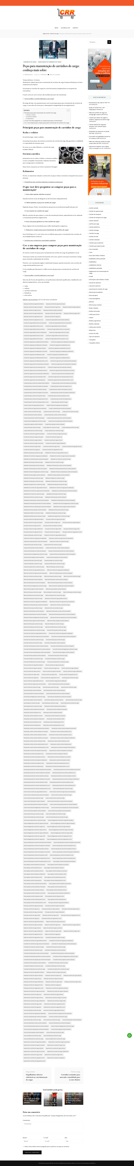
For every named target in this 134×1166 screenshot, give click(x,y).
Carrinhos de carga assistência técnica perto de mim (57, 335)
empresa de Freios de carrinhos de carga (52, 544)
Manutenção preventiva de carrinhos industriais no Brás (35, 782)
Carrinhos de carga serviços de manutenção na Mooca (35, 370)
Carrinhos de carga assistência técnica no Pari (33, 335)
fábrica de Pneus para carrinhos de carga (32, 592)
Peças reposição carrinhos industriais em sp (57, 886)
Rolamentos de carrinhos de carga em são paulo (57, 991)
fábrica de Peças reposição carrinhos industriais (56, 589)
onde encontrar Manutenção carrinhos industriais (34, 801)
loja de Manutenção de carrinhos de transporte (34, 693)
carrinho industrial (93, 220)
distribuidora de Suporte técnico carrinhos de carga (58, 516)
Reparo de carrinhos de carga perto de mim (33, 934)
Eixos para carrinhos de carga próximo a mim (72, 532)
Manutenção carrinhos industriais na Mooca (33, 715)
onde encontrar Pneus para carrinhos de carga (33, 813)
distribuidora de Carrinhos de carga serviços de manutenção (36, 490)
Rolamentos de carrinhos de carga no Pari (33, 1004)
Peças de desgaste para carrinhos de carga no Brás (61, 832)
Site (66, 1138)
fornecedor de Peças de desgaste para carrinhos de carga (65, 649)
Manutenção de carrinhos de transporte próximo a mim (57, 766)
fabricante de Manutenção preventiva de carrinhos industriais (62, 614)
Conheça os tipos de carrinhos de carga (51, 1103)
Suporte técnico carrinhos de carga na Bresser (33, 1048)
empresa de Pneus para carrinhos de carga (33, 560)
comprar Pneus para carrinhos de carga (32, 427)
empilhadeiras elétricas (95, 265)
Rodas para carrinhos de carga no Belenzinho (33, 981)
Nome (25, 1138)
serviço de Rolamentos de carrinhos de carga (33, 1038)
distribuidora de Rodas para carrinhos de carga (55, 513)
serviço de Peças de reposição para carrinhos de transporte (36, 1029)
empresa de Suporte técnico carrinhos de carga (34, 566)
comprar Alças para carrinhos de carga (59, 402)
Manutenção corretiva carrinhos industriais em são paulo (36, 731)
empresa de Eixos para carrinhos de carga (32, 544)
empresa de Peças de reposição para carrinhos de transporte (62, 554)
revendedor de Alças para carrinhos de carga (55, 937)
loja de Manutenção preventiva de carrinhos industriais (57, 693)
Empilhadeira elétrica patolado (97, 258)
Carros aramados (93, 249)
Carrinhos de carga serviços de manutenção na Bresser (59, 367)
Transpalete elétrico (94, 343)
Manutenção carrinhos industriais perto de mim (54, 722)
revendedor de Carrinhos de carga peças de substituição (61, 940)
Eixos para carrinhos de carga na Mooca (32, 525)
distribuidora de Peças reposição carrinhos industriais (35, 509)
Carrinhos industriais (94, 239)
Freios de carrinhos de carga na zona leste (52, 671)
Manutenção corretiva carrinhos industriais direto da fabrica (36, 728)
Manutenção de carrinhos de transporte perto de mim (57, 763)
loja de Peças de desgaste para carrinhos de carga (34, 696)
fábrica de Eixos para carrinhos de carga (52, 576)
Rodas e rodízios (31, 115)
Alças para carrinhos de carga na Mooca (32, 310)
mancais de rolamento (95, 282)
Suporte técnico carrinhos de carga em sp (56, 1045)
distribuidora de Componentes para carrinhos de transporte (64, 490)
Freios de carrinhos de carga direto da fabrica (33, 665)
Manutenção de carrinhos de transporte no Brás (60, 760)
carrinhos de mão (93, 236)
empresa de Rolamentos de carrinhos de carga (54, 563)
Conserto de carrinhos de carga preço (32, 449)
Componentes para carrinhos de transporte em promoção (64, 383)
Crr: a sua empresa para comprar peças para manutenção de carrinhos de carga (47, 123)
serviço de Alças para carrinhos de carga (32, 1010)
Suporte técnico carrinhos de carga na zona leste (34, 1051)
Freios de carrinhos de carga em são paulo (33, 668)
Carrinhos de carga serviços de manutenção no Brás (62, 373)
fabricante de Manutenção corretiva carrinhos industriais (58, 611)
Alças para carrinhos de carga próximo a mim (33, 319)
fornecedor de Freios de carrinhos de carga (33, 642)
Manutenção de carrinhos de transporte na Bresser (56, 753)
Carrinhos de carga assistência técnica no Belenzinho (35, 332)
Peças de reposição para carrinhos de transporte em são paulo (37, 845)
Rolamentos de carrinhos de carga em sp (32, 994)
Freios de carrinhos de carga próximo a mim (50, 677)
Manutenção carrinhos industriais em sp (32, 712)
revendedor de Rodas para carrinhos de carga (55, 966)
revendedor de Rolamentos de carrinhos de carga (34, 969)
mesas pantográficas (94, 298)
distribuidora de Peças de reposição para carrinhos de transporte (37, 506)
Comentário (26, 1120)
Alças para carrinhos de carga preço (52, 316)
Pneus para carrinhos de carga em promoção (33, 905)
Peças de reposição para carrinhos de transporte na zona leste (37, 851)
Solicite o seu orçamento (30, 300)
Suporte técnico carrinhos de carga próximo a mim (34, 1061)
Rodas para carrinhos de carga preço (53, 985)
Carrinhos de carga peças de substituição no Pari (57, 354)
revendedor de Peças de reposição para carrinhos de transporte (37, 959)
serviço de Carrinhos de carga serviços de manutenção (59, 1013)
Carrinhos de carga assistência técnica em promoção (35, 322)
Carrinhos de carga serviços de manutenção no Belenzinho (36, 373)
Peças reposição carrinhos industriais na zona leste (34, 893)
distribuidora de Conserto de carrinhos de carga (34, 494)
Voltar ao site (65, 28)
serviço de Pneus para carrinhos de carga (55, 1032)
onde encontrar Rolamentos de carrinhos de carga (57, 817)
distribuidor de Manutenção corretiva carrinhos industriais (59, 465)
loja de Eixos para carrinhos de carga (50, 687)
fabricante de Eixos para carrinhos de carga (33, 608)
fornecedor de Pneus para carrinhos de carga (57, 655)
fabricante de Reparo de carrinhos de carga (54, 623)
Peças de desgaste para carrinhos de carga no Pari (34, 836)
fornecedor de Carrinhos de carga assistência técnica (35, 633)
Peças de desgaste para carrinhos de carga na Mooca (35, 829)
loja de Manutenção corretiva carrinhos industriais (54, 690)
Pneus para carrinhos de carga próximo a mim (51, 918)
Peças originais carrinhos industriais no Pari (33, 877)
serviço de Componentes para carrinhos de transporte (35, 1016)
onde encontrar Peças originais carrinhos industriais (35, 810)
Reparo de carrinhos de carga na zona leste (53, 928)
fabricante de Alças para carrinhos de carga (33, 598)
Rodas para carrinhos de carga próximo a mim (33, 988)
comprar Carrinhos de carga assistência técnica (34, 405)
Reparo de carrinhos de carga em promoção (55, 921)
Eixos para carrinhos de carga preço (52, 532)
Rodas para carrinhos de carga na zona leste (53, 978)
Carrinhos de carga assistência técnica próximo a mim (56, 338)
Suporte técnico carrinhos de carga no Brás (33, 1054)
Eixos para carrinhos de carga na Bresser (71, 522)
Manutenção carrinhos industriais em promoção (34, 709)
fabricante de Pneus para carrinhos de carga (33, 623)
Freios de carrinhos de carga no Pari (49, 674)
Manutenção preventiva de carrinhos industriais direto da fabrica (37, 769)
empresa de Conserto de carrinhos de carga (59, 541)
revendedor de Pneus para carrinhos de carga (58, 962)
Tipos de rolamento (94, 336)
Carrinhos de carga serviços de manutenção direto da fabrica (63, 360)
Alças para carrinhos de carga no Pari (71, 313)
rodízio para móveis (94, 314)
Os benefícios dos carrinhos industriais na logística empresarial (43, 182)
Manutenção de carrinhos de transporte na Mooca (34, 756)
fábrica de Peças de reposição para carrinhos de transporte (61, 585)
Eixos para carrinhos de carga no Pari (71, 528)
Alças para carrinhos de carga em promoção (55, 303)
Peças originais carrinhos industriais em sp (32, 867)
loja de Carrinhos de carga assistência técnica (33, 680)
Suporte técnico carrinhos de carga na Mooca (55, 1048)
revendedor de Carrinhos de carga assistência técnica (35, 940)
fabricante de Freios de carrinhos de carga (54, 608)
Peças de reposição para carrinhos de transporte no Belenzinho (66, 851)
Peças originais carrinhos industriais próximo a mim (55, 880)
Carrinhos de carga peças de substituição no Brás (34, 354)
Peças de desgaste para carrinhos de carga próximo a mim (59, 839)
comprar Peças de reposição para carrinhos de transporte (60, 421)
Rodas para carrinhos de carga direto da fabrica (34, 972)
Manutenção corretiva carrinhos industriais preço (61, 744)
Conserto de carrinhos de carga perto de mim (71, 446)
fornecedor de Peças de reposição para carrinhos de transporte (37, 652)
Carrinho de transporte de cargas (98, 217)
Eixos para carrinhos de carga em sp (52, 522)
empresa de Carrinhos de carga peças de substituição (35, 538)
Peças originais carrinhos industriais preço (32, 880)
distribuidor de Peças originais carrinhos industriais (34, 475)
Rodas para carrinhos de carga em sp (53, 975)
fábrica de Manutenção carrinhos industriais (33, 579)
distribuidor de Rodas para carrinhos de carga (33, 481)
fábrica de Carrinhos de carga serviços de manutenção (35, 573)
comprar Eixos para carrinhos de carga (52, 411)
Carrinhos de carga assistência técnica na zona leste (58, 329)
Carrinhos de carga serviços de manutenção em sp (34, 367)
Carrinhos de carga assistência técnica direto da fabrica (57, 319)
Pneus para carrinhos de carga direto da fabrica (58, 902)
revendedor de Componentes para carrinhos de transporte (64, 943)
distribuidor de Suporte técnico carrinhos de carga (34, 484)
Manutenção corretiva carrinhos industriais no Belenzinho (63, 737)
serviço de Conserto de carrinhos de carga (58, 1016)
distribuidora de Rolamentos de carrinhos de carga (34, 516)
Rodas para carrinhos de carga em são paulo (33, 975)
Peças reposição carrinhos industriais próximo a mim (35, 902)
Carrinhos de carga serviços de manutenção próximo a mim (60, 380)
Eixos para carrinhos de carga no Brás (53, 528)
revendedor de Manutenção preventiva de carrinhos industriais (37, 956)
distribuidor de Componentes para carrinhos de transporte (36, 459)
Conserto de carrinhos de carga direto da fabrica (34, 433)
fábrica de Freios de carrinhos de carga (72, 576)
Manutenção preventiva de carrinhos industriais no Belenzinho (66, 779)
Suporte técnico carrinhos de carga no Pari (54, 1054)
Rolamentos (30, 118)
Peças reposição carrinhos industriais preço (57, 899)
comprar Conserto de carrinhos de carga (32, 411)
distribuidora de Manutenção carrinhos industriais (55, 497)
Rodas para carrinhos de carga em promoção (56, 972)
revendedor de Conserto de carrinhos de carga (34, 947)
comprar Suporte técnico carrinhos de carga (54, 430)
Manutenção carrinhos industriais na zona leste (55, 715)
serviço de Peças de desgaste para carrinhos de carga (62, 1026)
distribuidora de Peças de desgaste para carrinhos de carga (65, 503)
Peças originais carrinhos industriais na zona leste (56, 870)
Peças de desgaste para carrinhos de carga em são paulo (63, 823)
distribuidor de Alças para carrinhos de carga (33, 452)
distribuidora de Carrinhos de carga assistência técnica (35, 487)
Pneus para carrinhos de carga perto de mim (70, 915)
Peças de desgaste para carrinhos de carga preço (34, 839)
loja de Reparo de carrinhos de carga (31, 703)
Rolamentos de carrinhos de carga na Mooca (33, 997)
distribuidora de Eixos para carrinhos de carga (56, 494)
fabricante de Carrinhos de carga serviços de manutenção (62, 601)
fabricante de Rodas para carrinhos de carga (33, 627)
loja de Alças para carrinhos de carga (70, 677)
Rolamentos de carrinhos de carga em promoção (34, 991)
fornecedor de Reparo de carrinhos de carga (33, 658)
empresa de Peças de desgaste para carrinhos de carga (35, 554)
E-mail (46, 1138)
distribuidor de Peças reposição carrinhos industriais (58, 475)
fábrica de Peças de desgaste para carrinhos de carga (35, 585)
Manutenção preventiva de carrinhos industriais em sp (64, 772)
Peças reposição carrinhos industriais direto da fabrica (35, 883)
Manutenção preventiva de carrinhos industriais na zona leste (37, 779)
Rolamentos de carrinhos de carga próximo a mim (54, 1007)
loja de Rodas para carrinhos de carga (50, 703)
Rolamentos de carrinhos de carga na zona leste (56, 997)
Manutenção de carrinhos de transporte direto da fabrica (63, 747)
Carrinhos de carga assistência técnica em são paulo (60, 322)
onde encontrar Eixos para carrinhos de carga (33, 798)
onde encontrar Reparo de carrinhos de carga (55, 813)
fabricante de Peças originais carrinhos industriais (34, 620)
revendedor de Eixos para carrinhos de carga (55, 947)
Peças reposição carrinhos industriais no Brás (33, 896)
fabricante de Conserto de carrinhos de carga (59, 604)
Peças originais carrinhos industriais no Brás (57, 874)
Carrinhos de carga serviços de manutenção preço (34, 380)
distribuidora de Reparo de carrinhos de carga (33, 513)
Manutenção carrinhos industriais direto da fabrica (55, 706)
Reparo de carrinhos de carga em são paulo (33, 924)
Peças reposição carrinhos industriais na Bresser (34, 889)
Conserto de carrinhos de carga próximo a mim (52, 449)
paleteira (91, 301)
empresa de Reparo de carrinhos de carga (53, 560)
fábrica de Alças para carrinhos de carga (55, 566)
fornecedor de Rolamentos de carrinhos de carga (34, 661)
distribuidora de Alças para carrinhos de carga (57, 484)
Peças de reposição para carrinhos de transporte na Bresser (36, 848)
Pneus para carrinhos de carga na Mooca (70, 908)
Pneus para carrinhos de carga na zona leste (33, 912)
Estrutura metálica (32, 116)
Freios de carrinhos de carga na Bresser (70, 668)
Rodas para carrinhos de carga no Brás (54, 981)
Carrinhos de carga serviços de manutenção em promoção (36, 364)
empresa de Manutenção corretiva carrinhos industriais (57, 547)
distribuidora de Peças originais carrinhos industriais (64, 506)
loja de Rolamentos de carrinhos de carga (70, 703)
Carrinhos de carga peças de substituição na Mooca (59, 348)
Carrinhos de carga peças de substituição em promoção (62, 341)
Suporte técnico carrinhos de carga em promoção (59, 1042)
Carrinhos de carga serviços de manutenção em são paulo (63, 364)
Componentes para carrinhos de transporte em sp (61, 386)
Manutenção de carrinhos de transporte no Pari (34, 763)
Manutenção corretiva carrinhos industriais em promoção (64, 728)
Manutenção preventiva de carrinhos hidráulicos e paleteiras (32, 1100)
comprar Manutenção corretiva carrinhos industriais (55, 414)
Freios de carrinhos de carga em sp (51, 668)
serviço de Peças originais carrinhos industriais (61, 1029)
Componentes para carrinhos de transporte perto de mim (36, 399)
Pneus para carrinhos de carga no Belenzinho (54, 912)
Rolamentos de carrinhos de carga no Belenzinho (34, 1000)
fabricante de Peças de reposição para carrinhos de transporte (63, 617)
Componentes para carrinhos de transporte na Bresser (35, 389)
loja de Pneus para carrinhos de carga (74, 699)
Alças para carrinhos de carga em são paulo (33, 307)
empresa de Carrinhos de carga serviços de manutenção (61, 538)
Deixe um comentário (55, 74)
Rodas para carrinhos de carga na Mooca (32, 978)
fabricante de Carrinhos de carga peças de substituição (35, 601)
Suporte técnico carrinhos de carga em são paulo (34, 1045)
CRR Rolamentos (29, 74)
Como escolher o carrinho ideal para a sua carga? (39, 99)
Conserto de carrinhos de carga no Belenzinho (55, 443)
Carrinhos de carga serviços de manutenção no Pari (35, 376)
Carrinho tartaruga (94, 230)
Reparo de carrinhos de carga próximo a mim (33, 937)
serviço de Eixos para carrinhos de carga (32, 1019)
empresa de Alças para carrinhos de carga (33, 535)
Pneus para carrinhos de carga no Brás (32, 915)
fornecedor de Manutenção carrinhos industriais (55, 642)
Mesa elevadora (93, 295)
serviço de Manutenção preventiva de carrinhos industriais (36, 1026)
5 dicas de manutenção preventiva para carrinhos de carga (73, 1100)
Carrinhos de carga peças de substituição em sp (60, 345)
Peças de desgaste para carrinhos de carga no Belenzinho (36, 832)
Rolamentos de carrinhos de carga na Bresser (53, 994)
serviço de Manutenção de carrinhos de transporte (59, 1023)
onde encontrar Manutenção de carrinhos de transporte (35, 804)
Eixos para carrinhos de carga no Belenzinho (33, 528)
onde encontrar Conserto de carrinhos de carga (61, 794)
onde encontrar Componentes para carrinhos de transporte (36, 794)
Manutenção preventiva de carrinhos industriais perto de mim (37, 785)
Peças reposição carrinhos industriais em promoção (60, 883)
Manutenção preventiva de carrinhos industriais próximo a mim (37, 788)
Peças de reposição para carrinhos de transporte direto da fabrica (37, 842)
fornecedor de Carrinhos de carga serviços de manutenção (36, 636)
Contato (75, 28)
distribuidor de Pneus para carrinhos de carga (33, 478)
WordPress (92, 1163)
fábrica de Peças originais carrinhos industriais (33, 589)
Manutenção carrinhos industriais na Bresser (52, 712)
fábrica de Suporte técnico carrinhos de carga (55, 595)
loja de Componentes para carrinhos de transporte (58, 684)
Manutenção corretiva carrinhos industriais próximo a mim (36, 747)
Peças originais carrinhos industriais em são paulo (58, 864)
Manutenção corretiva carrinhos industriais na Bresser (35, 734)
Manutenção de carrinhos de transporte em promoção (35, 750)
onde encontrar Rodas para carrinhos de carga (34, 817)
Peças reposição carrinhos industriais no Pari (54, 896)
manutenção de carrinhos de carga (49, 62)
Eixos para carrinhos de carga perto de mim (33, 532)
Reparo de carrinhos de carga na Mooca (32, 928)
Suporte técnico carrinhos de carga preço (56, 1057)
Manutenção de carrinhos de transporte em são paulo (60, 750)
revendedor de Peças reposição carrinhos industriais (35, 962)
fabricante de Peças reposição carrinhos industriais (57, 620)
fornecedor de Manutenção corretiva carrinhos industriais (36, 646)
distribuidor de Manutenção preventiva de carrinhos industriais (63, 468)
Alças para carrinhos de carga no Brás (53, 313)
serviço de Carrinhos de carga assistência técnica (54, 1010)
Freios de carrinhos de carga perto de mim (68, 674)
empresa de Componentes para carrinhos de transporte (35, 541)
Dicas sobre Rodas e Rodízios (97, 255)
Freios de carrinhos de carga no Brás (31, 674)
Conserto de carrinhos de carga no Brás (32, 446)
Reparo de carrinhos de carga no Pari (71, 931)
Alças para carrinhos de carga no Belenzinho (33, 313)
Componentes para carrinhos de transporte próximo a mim (36, 402)
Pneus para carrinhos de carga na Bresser (50, 908)
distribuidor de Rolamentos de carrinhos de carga (56, 481)
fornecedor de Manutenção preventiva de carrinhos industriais (37, 649)
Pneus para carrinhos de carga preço (31, 918)
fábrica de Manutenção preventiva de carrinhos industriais (60, 582)
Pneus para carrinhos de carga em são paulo (55, 905)
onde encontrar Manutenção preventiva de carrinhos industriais (63, 804)
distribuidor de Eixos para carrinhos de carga (33, 462)
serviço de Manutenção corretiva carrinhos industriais (35, 1023)
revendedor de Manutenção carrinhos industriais (55, 950)
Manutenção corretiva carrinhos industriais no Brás (34, 741)
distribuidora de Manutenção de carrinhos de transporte (63, 500)
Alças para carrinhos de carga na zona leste (53, 310)
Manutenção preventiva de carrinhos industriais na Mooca (63, 775)
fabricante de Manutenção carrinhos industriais (34, 611)
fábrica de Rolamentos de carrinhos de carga (33, 595)
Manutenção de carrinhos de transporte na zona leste (59, 756)
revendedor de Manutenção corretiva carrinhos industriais (36, 953)
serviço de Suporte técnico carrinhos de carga (55, 1038)
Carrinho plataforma (94, 227)
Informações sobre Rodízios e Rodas (99, 279)
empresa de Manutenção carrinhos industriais (33, 547)
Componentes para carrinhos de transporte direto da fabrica (36, 383)
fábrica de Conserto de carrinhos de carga (33, 576)
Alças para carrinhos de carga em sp (52, 307)
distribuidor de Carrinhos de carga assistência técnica (56, 452)
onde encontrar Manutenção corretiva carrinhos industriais (59, 801)
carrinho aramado (93, 208)
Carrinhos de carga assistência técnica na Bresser (56, 326)
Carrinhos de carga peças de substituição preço (59, 357)
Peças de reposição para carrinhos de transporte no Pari (61, 855)
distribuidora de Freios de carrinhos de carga (33, 497)
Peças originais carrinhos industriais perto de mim (55, 877)
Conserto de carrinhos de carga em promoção (56, 433)
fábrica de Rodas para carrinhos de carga (72, 592)
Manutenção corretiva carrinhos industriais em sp (61, 731)
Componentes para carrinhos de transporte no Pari (58, 395)
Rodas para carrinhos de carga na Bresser (72, 975)
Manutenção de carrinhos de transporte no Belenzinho (35, 760)
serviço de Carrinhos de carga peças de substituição (35, 1013)
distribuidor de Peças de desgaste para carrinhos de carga (36, 471)
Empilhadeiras (92, 262)
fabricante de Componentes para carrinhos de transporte (36, 604)
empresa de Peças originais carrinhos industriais (34, 557)
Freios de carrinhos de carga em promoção (55, 665)
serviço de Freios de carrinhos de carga (52, 1019)
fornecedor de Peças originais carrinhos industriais (63, 652)
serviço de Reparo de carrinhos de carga (32, 1035)
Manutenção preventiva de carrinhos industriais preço (64, 785)
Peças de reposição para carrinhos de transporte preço (64, 858)
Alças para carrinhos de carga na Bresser (71, 307)
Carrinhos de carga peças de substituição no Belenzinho (61, 351)
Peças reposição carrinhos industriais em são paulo (34, 886)
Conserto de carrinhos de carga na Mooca (53, 440)
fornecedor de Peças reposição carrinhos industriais (34, 655)
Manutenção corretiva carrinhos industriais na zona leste (36, 737)
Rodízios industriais (94, 324)
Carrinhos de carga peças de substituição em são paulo (35, 345)
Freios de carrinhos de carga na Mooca (32, 671)
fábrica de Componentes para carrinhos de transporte (61, 573)
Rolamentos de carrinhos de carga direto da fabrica (57, 988)
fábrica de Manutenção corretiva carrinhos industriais (56, 579)
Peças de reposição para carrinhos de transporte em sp (64, 845)
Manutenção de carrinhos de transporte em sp (33, 753)
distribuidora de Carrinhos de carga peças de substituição (62, 487)
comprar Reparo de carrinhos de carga (51, 427)
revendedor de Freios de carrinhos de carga (33, 950)
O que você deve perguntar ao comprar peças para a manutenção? (43, 120)
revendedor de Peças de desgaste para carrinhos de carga (65, 956)
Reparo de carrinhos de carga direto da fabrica (34, 921)
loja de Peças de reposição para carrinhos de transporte (59, 696)
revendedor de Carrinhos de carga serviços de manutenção (36, 943)
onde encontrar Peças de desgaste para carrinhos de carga (36, 807)
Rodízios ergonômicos (95, 320)
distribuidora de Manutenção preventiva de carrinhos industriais (37, 503)
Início (56, 28)
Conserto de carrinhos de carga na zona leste (33, 443)
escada (91, 276)
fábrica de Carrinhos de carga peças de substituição (58, 570)
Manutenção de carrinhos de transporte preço (33, 766)
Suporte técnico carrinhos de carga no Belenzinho (57, 1051)
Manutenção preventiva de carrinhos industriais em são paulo (37, 772)
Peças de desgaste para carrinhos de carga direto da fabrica (60, 820)
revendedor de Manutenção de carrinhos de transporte (62, 953)
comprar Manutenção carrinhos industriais (33, 414)
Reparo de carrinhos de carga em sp (52, 924)
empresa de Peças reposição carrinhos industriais (57, 557)
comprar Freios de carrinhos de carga (70, 411)
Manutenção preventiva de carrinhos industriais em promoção (67, 769)
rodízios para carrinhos (95, 327)
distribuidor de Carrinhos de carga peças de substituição (35, 456)
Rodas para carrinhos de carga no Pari (73, 981)
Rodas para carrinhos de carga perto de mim (33, 985)
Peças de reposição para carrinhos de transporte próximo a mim (37, 861)
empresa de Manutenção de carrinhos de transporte (35, 551)
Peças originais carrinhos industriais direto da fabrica (64, 861)
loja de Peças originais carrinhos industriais (33, 699)
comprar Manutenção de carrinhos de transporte (34, 418)
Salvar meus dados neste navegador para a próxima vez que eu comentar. (47, 1146)
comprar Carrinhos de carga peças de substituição (57, 405)
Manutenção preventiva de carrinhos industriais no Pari (61, 782)
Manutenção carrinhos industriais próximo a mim (53, 725)
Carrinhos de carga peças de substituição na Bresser (35, 348)
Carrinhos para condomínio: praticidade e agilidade (40, 240)
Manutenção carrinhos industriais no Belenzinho (34, 718)
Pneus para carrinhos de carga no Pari (50, 915)
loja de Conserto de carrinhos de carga (32, 687)
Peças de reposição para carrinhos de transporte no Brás (35, 855)
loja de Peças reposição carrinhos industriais (54, 699)
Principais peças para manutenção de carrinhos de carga (40, 113)
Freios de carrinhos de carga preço (31, 677)
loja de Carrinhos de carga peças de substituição (56, 680)
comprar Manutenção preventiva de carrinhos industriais (59, 418)
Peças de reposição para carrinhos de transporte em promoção (67, 842)
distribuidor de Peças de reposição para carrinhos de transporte (64, 471)
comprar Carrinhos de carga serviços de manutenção (35, 408)
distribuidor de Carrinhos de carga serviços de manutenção (62, 456)
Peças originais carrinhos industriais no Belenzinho (34, 874)
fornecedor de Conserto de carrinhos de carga (33, 639)
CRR (50, 1163)
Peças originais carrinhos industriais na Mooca (33, 870)
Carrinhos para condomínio (96, 243)
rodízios (91, 317)
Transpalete (92, 339)
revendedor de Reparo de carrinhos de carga (33, 966)
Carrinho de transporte (95, 214)
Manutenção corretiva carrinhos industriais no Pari (58, 741)
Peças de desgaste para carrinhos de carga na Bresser (58, 826)
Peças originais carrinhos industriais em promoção (34, 864)
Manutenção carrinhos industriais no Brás (55, 718)
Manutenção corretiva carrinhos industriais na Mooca (60, 734)
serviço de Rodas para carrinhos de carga (52, 1035)
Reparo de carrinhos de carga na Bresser (71, 924)
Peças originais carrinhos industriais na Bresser (54, 867)
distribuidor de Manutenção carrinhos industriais (34, 465)
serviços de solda (93, 333)
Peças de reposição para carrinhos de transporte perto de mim (37, 858)
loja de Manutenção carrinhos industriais (32, 690)
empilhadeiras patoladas (95, 268)
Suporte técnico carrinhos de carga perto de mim (34, 1057)
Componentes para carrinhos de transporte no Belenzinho (63, 392)
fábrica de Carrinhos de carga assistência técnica (34, 570)
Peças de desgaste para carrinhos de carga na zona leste (61, 829)
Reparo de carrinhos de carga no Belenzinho (33, 931)
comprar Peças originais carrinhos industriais (33, 424)
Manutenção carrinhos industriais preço (32, 725)
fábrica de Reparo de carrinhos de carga (52, 592)
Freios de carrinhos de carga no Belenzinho (72, 671)
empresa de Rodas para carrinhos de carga (33, 563)
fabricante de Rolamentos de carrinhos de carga (55, 627)
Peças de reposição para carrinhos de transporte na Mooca (63, 848)
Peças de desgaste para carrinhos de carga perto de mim (60, 836)
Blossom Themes (76, 1163)
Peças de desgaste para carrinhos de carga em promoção (36, 823)
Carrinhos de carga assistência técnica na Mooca (34, 329)
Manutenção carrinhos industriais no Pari (32, 722)
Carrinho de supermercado (96, 211)
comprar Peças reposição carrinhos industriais (54, 424)
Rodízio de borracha (94, 311)
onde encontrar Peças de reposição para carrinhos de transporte (64, 807)
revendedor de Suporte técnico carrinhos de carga (58, 969)
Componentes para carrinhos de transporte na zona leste (36, 392)
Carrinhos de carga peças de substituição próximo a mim (36, 360)
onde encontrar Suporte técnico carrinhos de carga (34, 820)
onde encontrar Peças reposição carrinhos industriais (59, 810)
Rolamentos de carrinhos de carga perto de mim (54, 1004)
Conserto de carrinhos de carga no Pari (51, 446)
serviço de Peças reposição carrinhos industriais (34, 1032)
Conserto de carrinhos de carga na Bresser (33, 440)
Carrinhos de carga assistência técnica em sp (33, 326)
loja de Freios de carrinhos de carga (68, 687)
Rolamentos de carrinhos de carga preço (32, 1007)
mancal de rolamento (94, 286)
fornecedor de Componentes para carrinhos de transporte (63, 636)
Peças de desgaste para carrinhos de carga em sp (34, 826)
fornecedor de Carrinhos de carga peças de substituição (60, 633)
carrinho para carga (94, 224)
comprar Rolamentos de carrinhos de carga (33, 430)
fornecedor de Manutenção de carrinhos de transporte (62, 646)
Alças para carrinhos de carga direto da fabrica (34, 303)
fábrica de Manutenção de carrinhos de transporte (34, 582)
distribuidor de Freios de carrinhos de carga (54, 462)
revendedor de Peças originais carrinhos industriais (63, 959)
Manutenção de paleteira (96, 292)
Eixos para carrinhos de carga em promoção (55, 519)
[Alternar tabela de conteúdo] (67, 110)
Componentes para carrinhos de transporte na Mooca (60, 389)
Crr (36, 103)
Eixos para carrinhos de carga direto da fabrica (33, 519)
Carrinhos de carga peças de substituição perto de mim (35, 357)
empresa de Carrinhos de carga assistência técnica (55, 535)
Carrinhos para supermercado (97, 246)
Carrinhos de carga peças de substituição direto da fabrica (36, 341)
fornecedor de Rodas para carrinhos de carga (54, 658)
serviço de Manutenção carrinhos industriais (72, 1019)
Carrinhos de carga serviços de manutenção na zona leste (62, 370)
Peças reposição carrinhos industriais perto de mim (34, 899)
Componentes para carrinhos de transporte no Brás (34, 395)
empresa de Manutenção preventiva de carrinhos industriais (61, 551)
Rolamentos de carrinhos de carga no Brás (56, 1000)
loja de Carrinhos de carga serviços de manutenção (35, 684)
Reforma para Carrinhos (95, 305)
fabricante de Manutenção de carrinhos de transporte (35, 614)
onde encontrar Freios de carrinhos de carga (55, 798)
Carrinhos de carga (29, 62)
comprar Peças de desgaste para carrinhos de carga (35, 421)
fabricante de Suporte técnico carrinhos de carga (34, 630)
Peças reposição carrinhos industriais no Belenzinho (58, 893)
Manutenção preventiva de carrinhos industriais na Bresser (36, 775)
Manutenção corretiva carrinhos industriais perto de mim (36, 744)
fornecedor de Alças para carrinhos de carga (56, 630)
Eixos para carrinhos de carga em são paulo (33, 522)
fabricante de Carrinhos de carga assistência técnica (56, 598)
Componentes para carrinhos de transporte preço (61, 399)
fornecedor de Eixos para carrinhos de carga (55, 639)
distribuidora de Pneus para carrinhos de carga (58, 509)
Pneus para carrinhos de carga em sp (31, 908)
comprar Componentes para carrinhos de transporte (60, 408)
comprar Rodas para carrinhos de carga (70, 427)
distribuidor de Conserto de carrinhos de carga (60, 459)
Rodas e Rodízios (93, 308)
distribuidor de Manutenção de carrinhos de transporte (35, 468)
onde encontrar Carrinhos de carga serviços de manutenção (62, 791)
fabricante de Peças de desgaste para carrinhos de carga (36, 617)
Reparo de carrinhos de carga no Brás (53, 931)
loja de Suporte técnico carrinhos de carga (33, 706)
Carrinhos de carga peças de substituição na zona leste (35, 351)
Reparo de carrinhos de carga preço (52, 934)
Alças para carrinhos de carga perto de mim (33, 316)
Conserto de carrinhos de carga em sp (54, 437)
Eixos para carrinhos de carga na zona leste (53, 525)
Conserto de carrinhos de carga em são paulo (33, 437)
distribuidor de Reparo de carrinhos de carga (55, 478)
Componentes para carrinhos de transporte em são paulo (36, 386)
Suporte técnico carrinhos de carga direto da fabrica (35, 1042)
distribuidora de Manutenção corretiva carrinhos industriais (36, 500)
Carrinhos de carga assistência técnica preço (33, 338)
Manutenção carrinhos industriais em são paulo (57, 709)
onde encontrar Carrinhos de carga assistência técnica (35, 791)
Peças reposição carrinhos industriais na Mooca (56, 889)
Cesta (90, 252)
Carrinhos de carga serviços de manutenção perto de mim (60, 376)
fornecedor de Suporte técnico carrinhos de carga (57, 661)
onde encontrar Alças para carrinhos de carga (62, 788)
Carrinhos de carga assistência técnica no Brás (59, 332)
